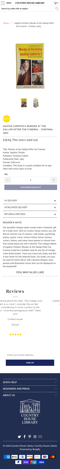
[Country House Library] (30, 3)
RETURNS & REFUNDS (30, 214)
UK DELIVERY (30, 200)
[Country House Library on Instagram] (35, 437)
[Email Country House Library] (40, 437)
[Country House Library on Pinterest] (30, 437)
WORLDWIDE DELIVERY (30, 207)
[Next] (55, 66)
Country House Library (22, 446)
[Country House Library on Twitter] (19, 437)
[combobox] (30, 8)
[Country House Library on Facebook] (24, 437)
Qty (6, 174)
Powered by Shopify (30, 449)
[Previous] (5, 66)
